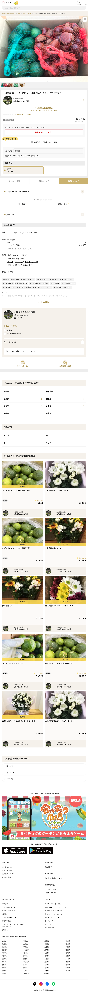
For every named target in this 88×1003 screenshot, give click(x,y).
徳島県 (68, 965)
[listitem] (23, 391)
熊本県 (46, 971)
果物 (9, 255)
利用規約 (5, 914)
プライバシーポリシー (9, 917)
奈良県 (4, 962)
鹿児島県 (26, 974)
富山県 (68, 950)
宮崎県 (4, 974)
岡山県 (4, 965)
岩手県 (46, 941)
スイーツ (19, 262)
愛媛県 (25, 968)
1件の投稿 (28, 114)
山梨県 (46, 953)
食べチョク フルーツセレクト (54, 914)
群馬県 (25, 947)
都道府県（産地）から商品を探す (14, 936)
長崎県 (25, 971)
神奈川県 (26, 950)
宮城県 (68, 941)
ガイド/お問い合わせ (8, 907)
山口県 (46, 965)
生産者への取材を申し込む (53, 878)
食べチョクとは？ (8, 867)
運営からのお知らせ (8, 911)
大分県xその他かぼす (63, 287)
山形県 (25, 944)
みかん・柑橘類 (20, 255)
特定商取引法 (6, 921)
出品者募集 (48, 867)
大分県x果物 (8, 283)
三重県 (68, 956)
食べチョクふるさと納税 (52, 904)
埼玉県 (46, 947)
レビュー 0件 (19, 114)
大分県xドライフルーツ (43, 287)
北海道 (4, 941)
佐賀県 (4, 971)
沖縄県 (46, 974)
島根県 (68, 962)
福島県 (46, 944)
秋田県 (4, 944)
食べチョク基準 (7, 870)
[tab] (14, 181)
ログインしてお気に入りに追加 (45, 142)
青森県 (25, 941)
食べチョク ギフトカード (53, 917)
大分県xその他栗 (24, 287)
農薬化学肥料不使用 (11, 279)
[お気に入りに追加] (84, 19)
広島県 (25, 965)
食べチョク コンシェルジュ (53, 911)
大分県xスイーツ (69, 283)
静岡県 (25, 956)
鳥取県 (46, 962)
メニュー (84, 4)
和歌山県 (26, 962)
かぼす (16, 265)
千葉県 (68, 947)
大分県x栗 (55, 283)
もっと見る (45, 302)
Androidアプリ (49, 928)
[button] (44, 198)
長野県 (68, 953)
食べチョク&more (50, 921)
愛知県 (46, 956)
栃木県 (4, 947)
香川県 (4, 968)
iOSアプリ (48, 924)
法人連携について (50, 889)
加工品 (10, 262)
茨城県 (68, 944)
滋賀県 (4, 959)
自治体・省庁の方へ (51, 893)
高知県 (46, 968)
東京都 (4, 950)
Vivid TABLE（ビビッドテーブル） (56, 907)
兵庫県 (68, 959)
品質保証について (8, 874)
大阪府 (46, 959)
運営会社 (5, 904)
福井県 (25, 953)
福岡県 (68, 968)
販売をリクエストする (44, 132)
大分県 (10, 272)
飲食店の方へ (6, 877)
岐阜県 (4, 956)
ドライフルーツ (31, 262)
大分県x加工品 (22, 283)
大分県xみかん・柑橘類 (39, 283)
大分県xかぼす (9, 287)
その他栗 (21, 259)
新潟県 (46, 950)
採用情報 (5, 930)
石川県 (4, 953)
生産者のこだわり (11, 326)
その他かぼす (26, 265)
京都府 (25, 959)
